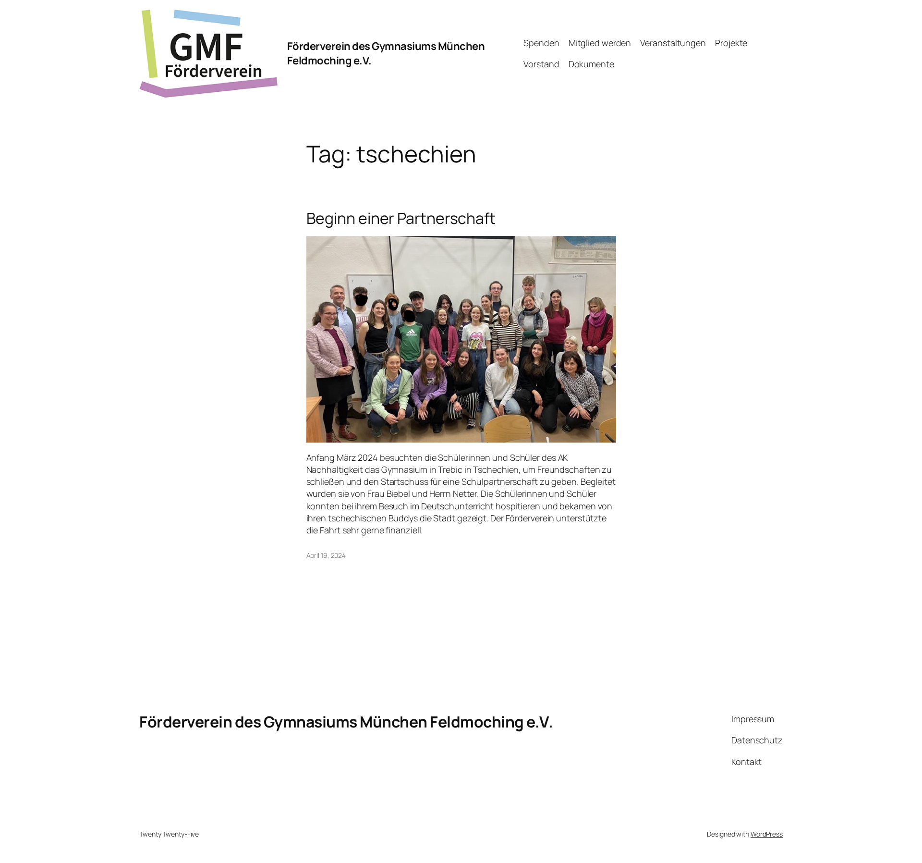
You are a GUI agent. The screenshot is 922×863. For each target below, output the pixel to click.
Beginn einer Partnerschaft (401, 218)
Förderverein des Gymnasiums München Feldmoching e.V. (346, 721)
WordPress (767, 833)
